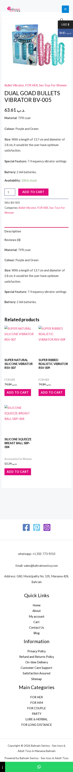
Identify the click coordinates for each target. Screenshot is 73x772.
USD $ (63, 25)
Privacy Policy (36, 651)
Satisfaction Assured (36, 673)
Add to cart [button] (18, 392)
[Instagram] (47, 527)
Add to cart (33, 192)
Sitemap (36, 679)
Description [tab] (12, 231)
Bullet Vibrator (14, 85)
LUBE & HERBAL (36, 719)
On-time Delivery (36, 662)
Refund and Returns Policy (36, 656)
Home (37, 605)
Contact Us (36, 627)
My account (36, 616)
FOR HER (31, 85)
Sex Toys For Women (53, 85)
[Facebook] (26, 527)
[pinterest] (37, 527)
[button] (61, 20)
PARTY (36, 713)
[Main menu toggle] (65, 9)
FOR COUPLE (36, 708)
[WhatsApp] (39, 767)
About (36, 610)
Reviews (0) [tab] (12, 240)
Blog (36, 633)
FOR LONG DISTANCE (36, 724)
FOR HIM (36, 702)
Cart (36, 622)
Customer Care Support (36, 667)
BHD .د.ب (64, 33)
